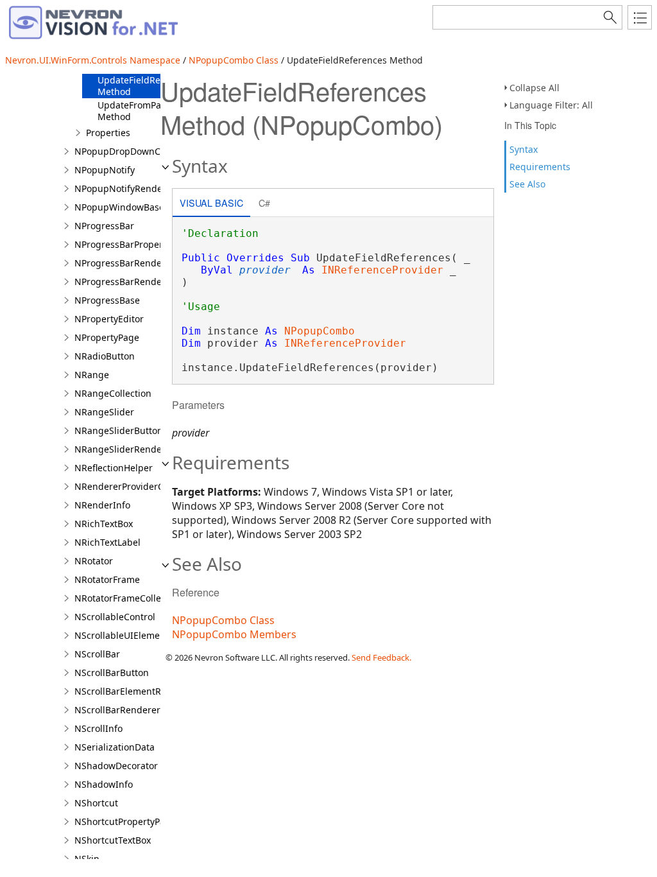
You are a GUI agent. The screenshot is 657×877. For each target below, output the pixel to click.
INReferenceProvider (382, 270)
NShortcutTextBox (112, 840)
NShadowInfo (103, 784)
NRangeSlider (104, 412)
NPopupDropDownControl (130, 151)
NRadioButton (104, 356)
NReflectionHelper (113, 468)
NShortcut (96, 803)
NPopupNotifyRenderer (124, 188)
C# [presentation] (264, 202)
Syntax (523, 149)
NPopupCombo (319, 331)
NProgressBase (107, 300)
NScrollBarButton (111, 672)
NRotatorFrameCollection (128, 598)
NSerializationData (114, 747)
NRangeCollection (112, 393)
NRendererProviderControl (131, 486)
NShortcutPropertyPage (125, 821)
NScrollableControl (114, 617)
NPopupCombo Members (234, 634)
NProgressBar (104, 226)
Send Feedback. (381, 657)
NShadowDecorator (116, 766)
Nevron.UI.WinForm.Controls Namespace (92, 60)
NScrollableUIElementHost (131, 635)
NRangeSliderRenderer (124, 449)
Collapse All (534, 88)
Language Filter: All (551, 105)
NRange (91, 375)
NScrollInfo (98, 728)
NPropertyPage (106, 337)
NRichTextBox (103, 523)
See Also (527, 184)
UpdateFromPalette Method (139, 111)
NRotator (93, 561)
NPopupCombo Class (233, 60)
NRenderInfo (102, 505)
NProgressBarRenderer (124, 263)
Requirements (539, 167)
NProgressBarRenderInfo (128, 281)
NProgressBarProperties (126, 244)
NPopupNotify (104, 170)
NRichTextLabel (107, 542)
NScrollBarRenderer (117, 710)
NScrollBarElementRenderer (135, 691)
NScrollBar (97, 654)
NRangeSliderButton (118, 430)
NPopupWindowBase (119, 207)
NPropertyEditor (109, 319)
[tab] (211, 204)
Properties (108, 132)
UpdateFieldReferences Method (148, 86)
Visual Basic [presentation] (211, 202)
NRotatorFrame (107, 579)
